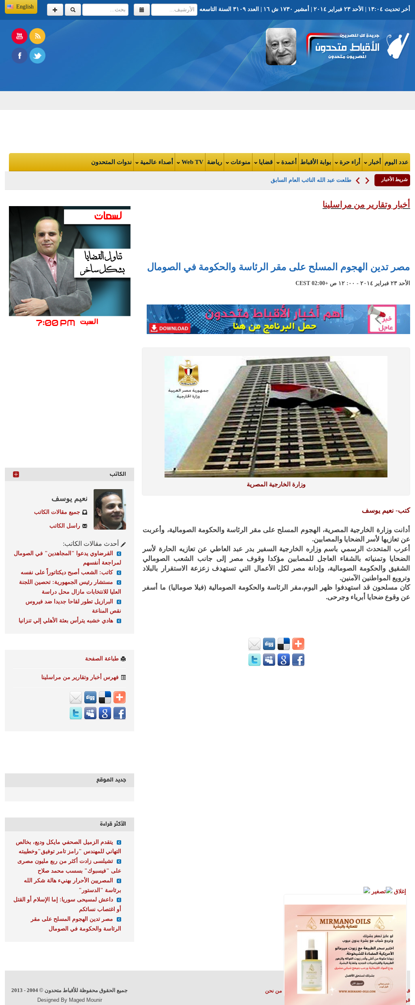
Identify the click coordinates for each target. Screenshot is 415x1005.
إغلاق (399, 891)
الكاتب (118, 474)
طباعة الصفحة (102, 659)
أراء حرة (349, 162)
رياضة (214, 162)
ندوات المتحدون (111, 162)
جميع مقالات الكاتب (57, 512)
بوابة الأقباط (315, 162)
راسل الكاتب (64, 526)
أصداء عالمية (156, 162)
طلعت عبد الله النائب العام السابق (311, 180)
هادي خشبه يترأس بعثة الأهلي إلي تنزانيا (66, 620)
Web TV (191, 162)
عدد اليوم (397, 162)
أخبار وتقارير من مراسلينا (366, 204)
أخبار (374, 162)
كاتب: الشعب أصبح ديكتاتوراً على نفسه (67, 572)
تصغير (378, 891)
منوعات (239, 162)
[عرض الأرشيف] (142, 10)
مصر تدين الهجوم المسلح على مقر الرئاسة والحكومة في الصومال (278, 267)
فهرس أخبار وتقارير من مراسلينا (80, 677)
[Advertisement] (128, 84)
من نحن (273, 991)
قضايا (265, 162)
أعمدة (288, 162)
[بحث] (73, 10)
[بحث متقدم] (55, 10)
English (25, 7)
